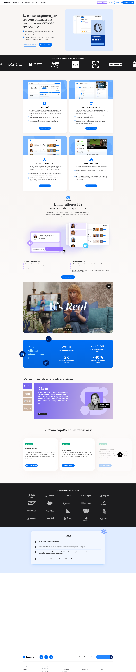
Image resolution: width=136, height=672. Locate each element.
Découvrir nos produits (30, 44)
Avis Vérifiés (45, 671)
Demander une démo (128, 2)
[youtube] (51, 657)
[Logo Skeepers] (6, 2)
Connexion (117, 2)
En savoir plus (42, 413)
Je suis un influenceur (102, 2)
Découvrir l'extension (31, 465)
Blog (102, 669)
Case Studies (85, 669)
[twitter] (41, 657)
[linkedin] (46, 657)
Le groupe (25, 669)
